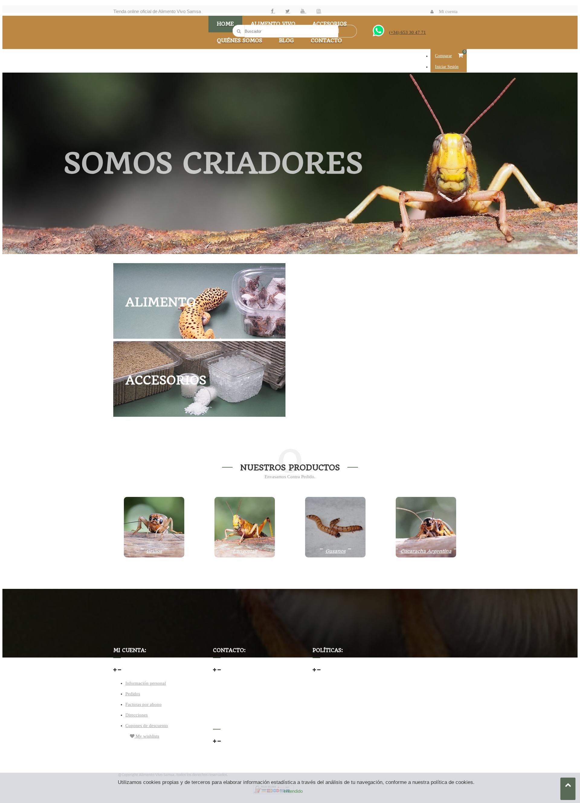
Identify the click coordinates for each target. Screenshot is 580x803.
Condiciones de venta (333, 682)
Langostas (245, 551)
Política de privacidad (333, 693)
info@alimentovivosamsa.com (241, 696)
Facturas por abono (143, 704)
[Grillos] (154, 555)
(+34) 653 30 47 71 (407, 32)
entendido (293, 791)
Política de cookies (330, 705)
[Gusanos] (335, 555)
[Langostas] (244, 555)
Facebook (274, 12)
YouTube (305, 12)
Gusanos (335, 551)
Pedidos (132, 693)
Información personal (145, 683)
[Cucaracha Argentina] (426, 555)
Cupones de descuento (146, 725)
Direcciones (136, 715)
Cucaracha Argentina (426, 551)
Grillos (154, 551)
